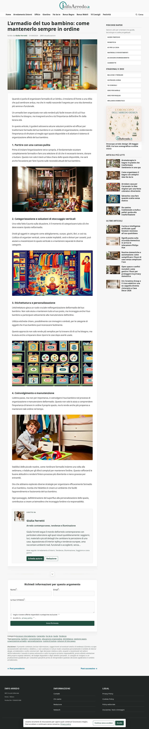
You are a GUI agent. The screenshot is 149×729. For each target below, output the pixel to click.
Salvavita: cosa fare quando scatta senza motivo (131, 198)
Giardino (46, 14)
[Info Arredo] (74, 5)
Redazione (51, 558)
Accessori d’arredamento (118, 58)
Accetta (119, 723)
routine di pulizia (49, 641)
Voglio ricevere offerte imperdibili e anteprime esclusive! (36, 615)
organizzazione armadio (17, 641)
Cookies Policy (108, 699)
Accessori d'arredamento (26, 636)
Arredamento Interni (22, 14)
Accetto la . (24, 618)
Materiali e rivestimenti (117, 53)
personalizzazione (35, 641)
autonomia (16, 639)
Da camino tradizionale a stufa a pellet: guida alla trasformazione (131, 211)
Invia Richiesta (52, 623)
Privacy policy (65, 724)
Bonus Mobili (82, 14)
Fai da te (56, 14)
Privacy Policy (107, 694)
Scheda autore (35, 558)
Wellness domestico (116, 101)
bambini (24, 639)
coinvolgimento (35, 639)
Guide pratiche (113, 37)
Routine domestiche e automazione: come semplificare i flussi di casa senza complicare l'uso (131, 257)
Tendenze (62, 636)
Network (57, 710)
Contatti (57, 694)
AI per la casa (113, 47)
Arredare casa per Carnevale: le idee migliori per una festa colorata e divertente (131, 187)
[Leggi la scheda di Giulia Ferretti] (19, 516)
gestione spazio (80, 639)
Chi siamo (57, 699)
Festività (107, 14)
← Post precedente (16, 668)
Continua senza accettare (104, 723)
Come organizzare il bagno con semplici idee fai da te (130, 174)
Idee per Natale (113, 90)
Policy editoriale (108, 704)
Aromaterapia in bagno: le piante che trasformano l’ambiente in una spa (131, 164)
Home (8, 14)
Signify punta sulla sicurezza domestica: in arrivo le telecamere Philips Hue (131, 243)
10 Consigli (95, 14)
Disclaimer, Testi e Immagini (113, 710)
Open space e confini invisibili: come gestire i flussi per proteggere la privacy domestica (131, 271)
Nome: (13, 589)
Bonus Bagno (68, 14)
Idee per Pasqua (114, 96)
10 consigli (112, 85)
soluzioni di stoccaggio (66, 641)
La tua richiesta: (17, 599)
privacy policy (27, 618)
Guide (55, 636)
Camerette (41, 636)
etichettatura (68, 639)
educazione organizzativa (52, 639)
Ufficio (37, 14)
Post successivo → (89, 668)
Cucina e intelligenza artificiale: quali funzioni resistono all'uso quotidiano (131, 229)
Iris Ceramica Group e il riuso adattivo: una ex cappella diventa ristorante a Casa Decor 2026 (131, 286)
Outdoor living (114, 80)
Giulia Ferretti (21, 35)
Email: (56, 589)
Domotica (111, 42)
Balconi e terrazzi (115, 75)
